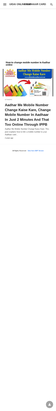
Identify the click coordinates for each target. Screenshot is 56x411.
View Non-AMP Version (36, 151)
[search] (51, 4)
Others (8, 99)
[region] (28, 33)
